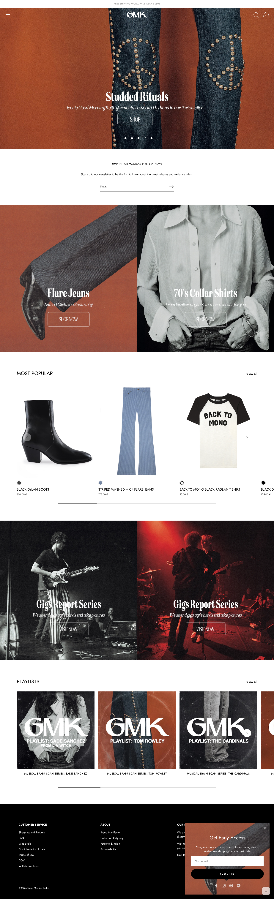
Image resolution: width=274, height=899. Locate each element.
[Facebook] (216, 885)
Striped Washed (100, 483)
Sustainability (108, 849)
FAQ (21, 838)
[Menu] (8, 14)
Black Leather (19, 483)
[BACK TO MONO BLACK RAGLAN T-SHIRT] (218, 430)
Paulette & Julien (110, 844)
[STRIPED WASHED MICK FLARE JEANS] (137, 430)
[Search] (256, 15)
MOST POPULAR (35, 373)
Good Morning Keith (37, 888)
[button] (125, 138)
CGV (22, 860)
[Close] (265, 828)
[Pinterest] (231, 885)
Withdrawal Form (29, 866)
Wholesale (25, 844)
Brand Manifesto (110, 832)
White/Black (182, 483)
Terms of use (26, 855)
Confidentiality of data (32, 849)
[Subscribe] (171, 187)
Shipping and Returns (32, 832)
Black (263, 483)
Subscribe (227, 874)
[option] (137, 74)
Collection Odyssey (111, 838)
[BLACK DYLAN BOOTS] (56, 430)
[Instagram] (224, 885)
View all (251, 374)
